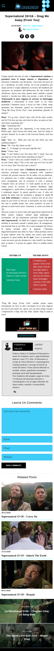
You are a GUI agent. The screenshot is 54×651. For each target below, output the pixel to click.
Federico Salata (32, 29)
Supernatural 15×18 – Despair (18, 594)
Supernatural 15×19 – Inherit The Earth (23, 555)
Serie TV (26, 26)
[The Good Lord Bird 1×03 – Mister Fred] (27, 635)
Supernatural (37, 26)
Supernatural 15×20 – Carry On (19, 516)
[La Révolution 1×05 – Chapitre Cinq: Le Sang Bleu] (27, 611)
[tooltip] (44, 2)
